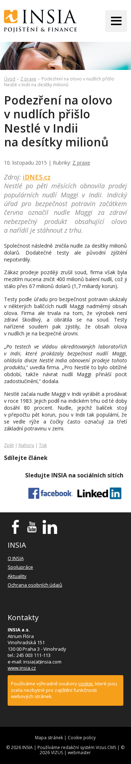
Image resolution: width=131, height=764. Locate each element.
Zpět (9, 445)
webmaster (79, 752)
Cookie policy (82, 738)
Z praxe (28, 79)
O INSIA (16, 558)
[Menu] (116, 21)
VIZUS (57, 752)
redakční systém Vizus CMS (88, 747)
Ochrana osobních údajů (35, 585)
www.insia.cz (22, 668)
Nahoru (26, 445)
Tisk (43, 445)
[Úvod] (40, 21)
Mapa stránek (49, 738)
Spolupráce (20, 567)
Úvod (9, 79)
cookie (85, 683)
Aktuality (17, 576)
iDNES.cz (37, 177)
